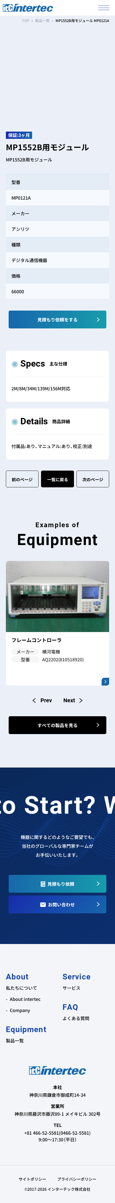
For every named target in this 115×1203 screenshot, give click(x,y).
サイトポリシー (32, 1179)
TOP (25, 20)
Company (20, 1010)
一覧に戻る (57, 479)
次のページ (92, 479)
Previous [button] (42, 700)
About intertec (25, 999)
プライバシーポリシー (76, 1179)
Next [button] (73, 700)
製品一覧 (42, 20)
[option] (57, 623)
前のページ (22, 479)
